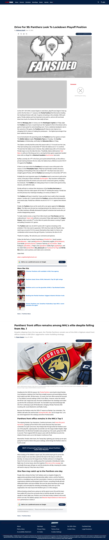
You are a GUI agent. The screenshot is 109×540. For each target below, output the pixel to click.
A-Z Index (40, 532)
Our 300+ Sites (71, 526)
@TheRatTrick (47, 239)
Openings (40, 526)
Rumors (22, 2)
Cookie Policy (71, 529)
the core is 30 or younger (53, 463)
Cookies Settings (56, 532)
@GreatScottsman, (30, 243)
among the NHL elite (45, 412)
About (19, 526)
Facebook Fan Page (53, 248)
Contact (53, 526)
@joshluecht (38, 241)
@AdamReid (30, 248)
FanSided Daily (86, 526)
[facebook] (101, 2)
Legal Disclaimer (87, 529)
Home (19, 313)
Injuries (46, 2)
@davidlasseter (22, 241)
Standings (35, 2)
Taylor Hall (30, 218)
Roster (41, 2)
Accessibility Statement (24, 532)
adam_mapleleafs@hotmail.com (27, 257)
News (16, 2)
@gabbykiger (58, 245)
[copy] (26, 34)
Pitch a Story (21, 529)
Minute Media (9, 535)
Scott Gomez (50, 155)
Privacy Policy (41, 529)
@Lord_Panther (52, 243)
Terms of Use (55, 529)
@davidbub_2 (28, 245)
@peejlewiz (43, 245)
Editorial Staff (20, 30)
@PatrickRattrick (59, 241)
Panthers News (26, 313)
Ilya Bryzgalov (44, 178)
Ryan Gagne (20, 337)
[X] (98, 2)
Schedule (28, 2)
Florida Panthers (45, 392)
